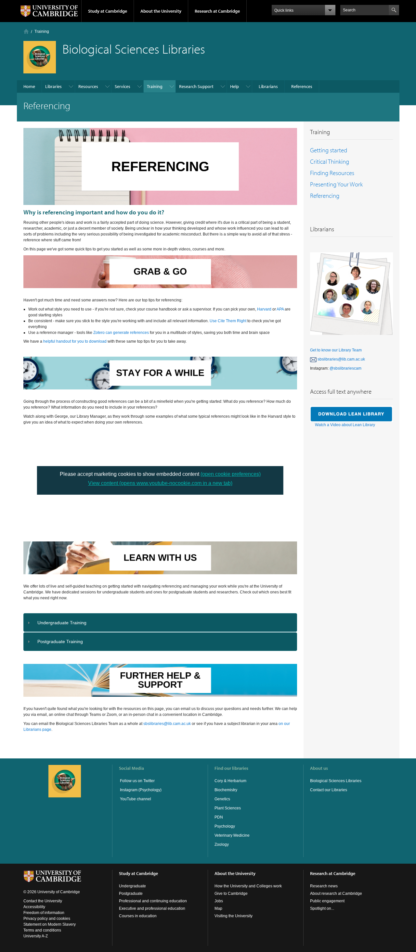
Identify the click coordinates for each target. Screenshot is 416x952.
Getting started (328, 150)
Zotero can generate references (121, 332)
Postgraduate (131, 893)
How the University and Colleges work (248, 886)
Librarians (268, 86)
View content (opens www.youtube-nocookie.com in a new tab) (160, 483)
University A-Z (35, 936)
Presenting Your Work (336, 184)
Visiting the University (233, 916)
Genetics (222, 799)
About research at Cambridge (336, 893)
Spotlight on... (322, 908)
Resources (88, 86)
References (301, 86)
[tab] (160, 622)
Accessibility (34, 907)
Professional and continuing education (153, 901)
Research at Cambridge (217, 11)
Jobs (218, 901)
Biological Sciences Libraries (335, 781)
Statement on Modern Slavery (49, 924)
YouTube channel (135, 799)
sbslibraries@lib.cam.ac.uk (167, 723)
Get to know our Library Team (336, 350)
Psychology (224, 826)
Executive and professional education (152, 908)
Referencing (324, 195)
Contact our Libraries (328, 790)
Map (218, 908)
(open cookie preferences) (231, 474)
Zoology (221, 844)
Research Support (196, 86)
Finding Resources (332, 173)
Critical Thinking (329, 161)
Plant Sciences (227, 808)
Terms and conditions (42, 930)
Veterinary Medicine (232, 835)
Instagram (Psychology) (141, 790)
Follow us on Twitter (137, 781)
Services (122, 86)
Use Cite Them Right (228, 321)
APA (281, 309)
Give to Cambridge (231, 893)
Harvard (264, 309)
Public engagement (327, 901)
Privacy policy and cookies (46, 918)
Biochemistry (225, 790)
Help (234, 86)
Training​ (41, 31)
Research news (324, 886)
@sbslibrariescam (345, 368)
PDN (218, 817)
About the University (160, 11)
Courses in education (138, 916)
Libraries (53, 86)
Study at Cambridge (107, 11)
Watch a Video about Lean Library (345, 425)
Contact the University (42, 901)
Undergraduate (132, 886)
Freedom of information (43, 912)
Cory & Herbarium (230, 781)
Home (26, 31)
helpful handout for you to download (75, 341)
